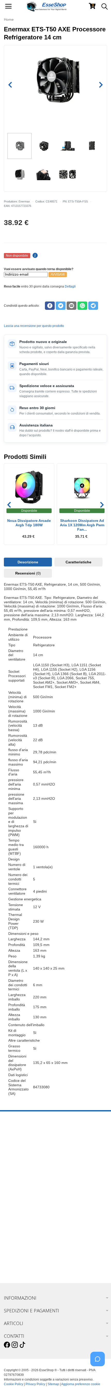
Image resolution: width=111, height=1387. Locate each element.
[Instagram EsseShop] (15, 1345)
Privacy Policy (35, 1384)
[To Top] (99, 1375)
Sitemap (53, 1384)
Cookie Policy (13, 1384)
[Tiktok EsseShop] (22, 1345)
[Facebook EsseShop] (7, 1345)
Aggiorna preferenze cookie (80, 1384)
